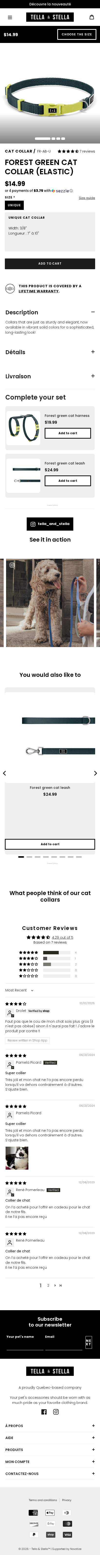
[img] (15, 1003)
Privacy (66, 1500)
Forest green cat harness (67, 415)
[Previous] (5, 773)
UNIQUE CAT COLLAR (26, 217)
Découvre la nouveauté (50, 4)
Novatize (75, 1549)
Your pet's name (20, 1337)
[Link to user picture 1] (17, 1158)
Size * (10, 197)
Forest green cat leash (65, 463)
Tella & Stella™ (41, 1549)
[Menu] (10, 17)
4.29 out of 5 (62, 937)
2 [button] (48, 1285)
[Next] (95, 773)
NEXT (89, 1342)
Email (49, 1337)
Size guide (87, 198)
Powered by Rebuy (50, 505)
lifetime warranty (39, 291)
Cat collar (19, 151)
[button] (69, 151)
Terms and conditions (43, 1500)
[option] (50, 4)
